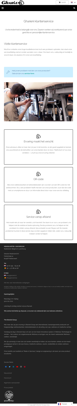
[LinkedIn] (13, 367)
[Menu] (2, 8)
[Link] (13, 2)
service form (29, 73)
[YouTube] (17, 367)
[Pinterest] (25, 367)
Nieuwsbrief (8, 373)
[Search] (74, 8)
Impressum (7, 378)
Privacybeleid (8, 387)
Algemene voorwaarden (12, 383)
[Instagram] (21, 367)
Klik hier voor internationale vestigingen (17, 282)
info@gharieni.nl (11, 275)
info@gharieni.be (11, 278)
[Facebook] (6, 367)
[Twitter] (10, 367)
